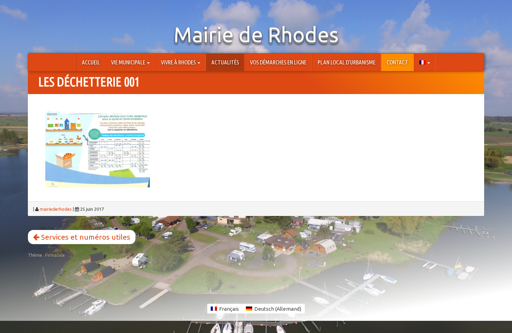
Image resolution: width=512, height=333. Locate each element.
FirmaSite (55, 255)
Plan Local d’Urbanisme (346, 62)
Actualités (225, 62)
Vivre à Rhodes (179, 62)
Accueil (91, 62)
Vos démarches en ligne (278, 62)
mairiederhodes (56, 209)
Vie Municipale (128, 62)
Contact (397, 62)
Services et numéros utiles (84, 237)
